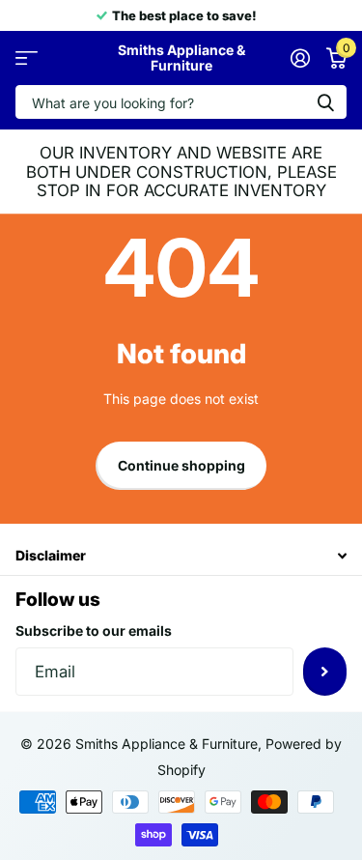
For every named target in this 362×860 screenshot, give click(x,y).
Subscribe (325, 671)
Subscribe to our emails (93, 630)
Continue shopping (181, 465)
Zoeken (325, 102)
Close (181, 555)
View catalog (26, 58)
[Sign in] (300, 58)
